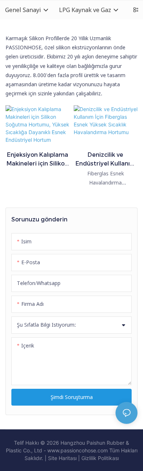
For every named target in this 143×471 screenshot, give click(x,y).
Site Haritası (62, 458)
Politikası (108, 458)
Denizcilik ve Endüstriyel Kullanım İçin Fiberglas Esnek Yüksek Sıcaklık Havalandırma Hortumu (106, 159)
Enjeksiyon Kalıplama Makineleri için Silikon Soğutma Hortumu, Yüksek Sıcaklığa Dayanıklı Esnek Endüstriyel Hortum (37, 159)
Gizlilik (89, 458)
